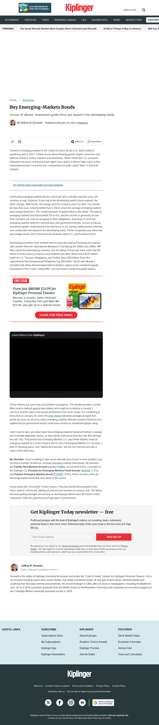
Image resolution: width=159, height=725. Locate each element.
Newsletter (96, 141)
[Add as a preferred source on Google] (101, 705)
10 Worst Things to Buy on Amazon (122, 28)
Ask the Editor (87, 657)
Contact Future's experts (57, 689)
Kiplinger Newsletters (53, 657)
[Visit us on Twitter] (48, 705)
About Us (38, 689)
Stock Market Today (129, 638)
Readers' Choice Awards (93, 645)
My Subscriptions (50, 645)
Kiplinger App (48, 651)
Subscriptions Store (52, 638)
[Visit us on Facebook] (59, 705)
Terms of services (71, 546)
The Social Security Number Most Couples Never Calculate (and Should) (58, 28)
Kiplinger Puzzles (89, 651)
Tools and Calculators (130, 657)
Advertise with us (56, 694)
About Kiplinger (88, 638)
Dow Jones (54, 416)
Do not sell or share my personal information (89, 694)
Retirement (12, 20)
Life (84, 20)
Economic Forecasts (129, 645)
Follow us (79, 141)
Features (83, 122)
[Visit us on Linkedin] (82, 705)
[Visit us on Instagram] (71, 705)
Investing (30, 20)
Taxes (45, 20)
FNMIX (61, 467)
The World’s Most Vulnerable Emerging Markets (38, 185)
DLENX (86, 470)
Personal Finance (65, 20)
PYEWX (58, 474)
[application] (56, 364)
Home (13, 100)
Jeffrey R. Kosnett (31, 122)
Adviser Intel (100, 20)
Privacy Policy (102, 689)
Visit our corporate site (118, 718)
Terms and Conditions (82, 689)
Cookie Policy (118, 689)
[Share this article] (13, 141)
